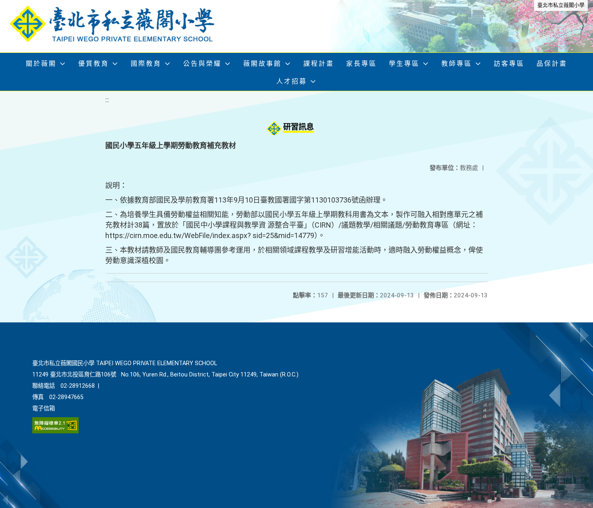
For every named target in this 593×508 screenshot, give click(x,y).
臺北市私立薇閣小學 (561, 5)
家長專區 (361, 63)
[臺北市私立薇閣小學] (119, 26)
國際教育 (146, 63)
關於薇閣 (41, 63)
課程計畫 (318, 63)
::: (107, 100)
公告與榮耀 (202, 63)
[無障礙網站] (55, 431)
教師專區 (456, 63)
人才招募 (291, 81)
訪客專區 (509, 63)
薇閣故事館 (262, 63)
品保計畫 (552, 63)
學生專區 (404, 63)
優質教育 (93, 63)
